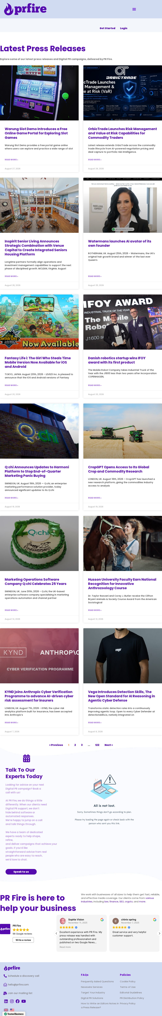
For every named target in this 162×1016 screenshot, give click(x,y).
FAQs (84, 975)
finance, (114, 901)
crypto (129, 901)
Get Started (107, 28)
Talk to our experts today (24, 773)
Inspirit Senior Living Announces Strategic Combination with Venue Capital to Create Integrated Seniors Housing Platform (36, 248)
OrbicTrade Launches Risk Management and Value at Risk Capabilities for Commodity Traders (122, 133)
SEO (121, 901)
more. (142, 901)
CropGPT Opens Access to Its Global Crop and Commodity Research (118, 469)
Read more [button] (65, 947)
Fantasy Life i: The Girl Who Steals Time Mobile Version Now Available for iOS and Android (38, 362)
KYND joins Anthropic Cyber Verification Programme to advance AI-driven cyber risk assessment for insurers (39, 696)
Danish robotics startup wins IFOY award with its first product (117, 360)
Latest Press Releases (43, 48)
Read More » (11, 159)
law (106, 901)
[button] (134, 9)
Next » (109, 745)
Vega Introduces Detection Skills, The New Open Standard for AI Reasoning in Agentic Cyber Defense (121, 696)
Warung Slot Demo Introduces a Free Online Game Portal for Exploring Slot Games (36, 133)
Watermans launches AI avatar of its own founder (119, 243)
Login (123, 28)
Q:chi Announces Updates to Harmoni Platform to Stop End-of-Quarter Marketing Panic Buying (37, 471)
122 (97, 745)
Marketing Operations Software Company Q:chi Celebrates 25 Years (35, 581)
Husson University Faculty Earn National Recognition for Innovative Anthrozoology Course (122, 583)
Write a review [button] (23, 940)
